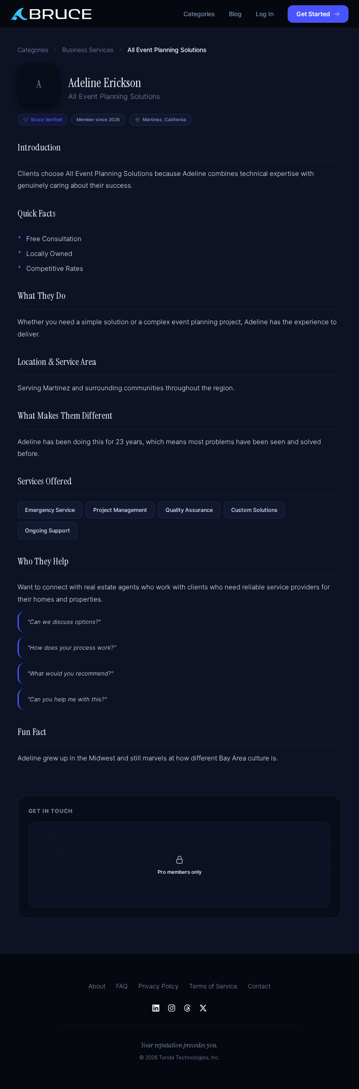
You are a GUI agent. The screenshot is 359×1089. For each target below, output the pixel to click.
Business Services (87, 49)
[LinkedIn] (155, 1008)
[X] (203, 1008)
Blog (235, 14)
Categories (199, 14)
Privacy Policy (158, 986)
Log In (265, 14)
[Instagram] (171, 1008)
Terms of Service (213, 986)
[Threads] (187, 1008)
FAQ (122, 986)
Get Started (313, 14)
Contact (259, 986)
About (97, 986)
